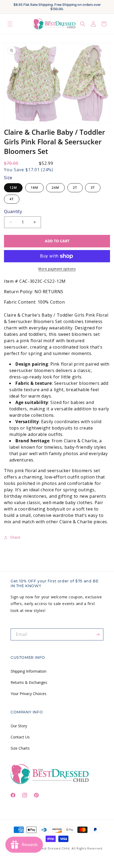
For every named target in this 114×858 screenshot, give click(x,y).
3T (93, 187)
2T (75, 187)
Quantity (13, 211)
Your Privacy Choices (28, 693)
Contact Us (20, 736)
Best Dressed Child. (55, 848)
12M (13, 187)
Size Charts (20, 748)
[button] (10, 23)
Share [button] (15, 537)
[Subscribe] (97, 634)
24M (55, 187)
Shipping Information (28, 671)
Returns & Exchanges (29, 682)
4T (12, 199)
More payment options (57, 269)
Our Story (19, 725)
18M (34, 187)
